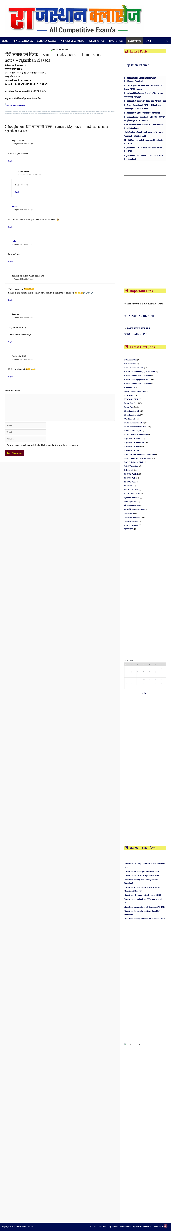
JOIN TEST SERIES (138, 328)
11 (131, 676)
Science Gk (128, 470)
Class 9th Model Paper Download (137, 383)
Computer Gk (129, 387)
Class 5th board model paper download (139, 371)
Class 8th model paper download (137, 379)
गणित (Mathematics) (132, 505)
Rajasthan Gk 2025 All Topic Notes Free (141, 875)
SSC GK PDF (129, 477)
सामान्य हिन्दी (128, 529)
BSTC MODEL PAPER (134, 367)
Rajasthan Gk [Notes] (132, 438)
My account (113, 1226)
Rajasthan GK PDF (132, 446)
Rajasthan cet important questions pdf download (145, 100)
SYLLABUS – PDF (96, 40)
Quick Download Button (142, 1226)
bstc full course (130, 363)
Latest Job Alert (46, 40)
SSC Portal (128, 485)
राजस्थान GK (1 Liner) (132, 517)
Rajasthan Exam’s (136, 64)
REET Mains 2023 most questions (137, 458)
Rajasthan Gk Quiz (131, 450)
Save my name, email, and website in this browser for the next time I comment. (42, 445)
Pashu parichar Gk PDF (134, 422)
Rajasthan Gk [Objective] (134, 442)
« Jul (144, 692)
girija (14, 241)
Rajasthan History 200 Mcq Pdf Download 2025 (144, 918)
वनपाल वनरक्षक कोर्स (131, 525)
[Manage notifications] (165, 1226)
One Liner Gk (129, 418)
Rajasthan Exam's (161, 1226)
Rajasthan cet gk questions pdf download (142, 112)
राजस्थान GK (129, 513)
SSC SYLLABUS (131, 489)
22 (155, 679)
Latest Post (134, 40)
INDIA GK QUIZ (131, 399)
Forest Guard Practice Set (134, 391)
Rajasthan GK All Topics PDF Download (141, 871)
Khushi (15, 206)
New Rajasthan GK (132, 414)
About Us (92, 1226)
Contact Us (102, 1226)
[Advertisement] (145, 231)
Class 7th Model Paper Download (137, 375)
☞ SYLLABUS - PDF (136, 334)
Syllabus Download (131, 497)
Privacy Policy (125, 1226)
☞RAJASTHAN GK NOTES (140, 316)
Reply (10, 161)
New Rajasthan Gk (23, 40)
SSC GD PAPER (131, 473)
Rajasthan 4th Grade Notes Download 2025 (142, 894)
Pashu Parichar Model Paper (135, 426)
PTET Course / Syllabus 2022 (136, 434)
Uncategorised (130, 501)
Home (5, 40)
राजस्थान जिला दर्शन (131, 521)
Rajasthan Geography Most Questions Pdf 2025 (144, 906)
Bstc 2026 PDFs (116, 40)
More (148, 40)
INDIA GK (128, 395)
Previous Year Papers (72, 40)
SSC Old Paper (130, 481)
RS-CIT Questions (131, 466)
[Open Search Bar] (167, 40)
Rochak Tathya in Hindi (133, 462)
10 (125, 676)
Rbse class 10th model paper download (139, 454)
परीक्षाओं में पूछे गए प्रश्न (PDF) (134, 509)
